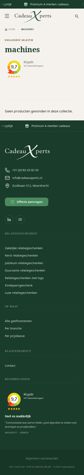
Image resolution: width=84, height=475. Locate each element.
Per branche (13, 328)
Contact (10, 366)
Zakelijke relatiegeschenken (24, 248)
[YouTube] (20, 219)
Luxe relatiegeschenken (21, 293)
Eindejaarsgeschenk (18, 285)
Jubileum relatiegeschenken (24, 263)
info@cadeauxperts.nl (27, 178)
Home (12, 29)
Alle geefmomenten (18, 321)
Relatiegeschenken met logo (24, 278)
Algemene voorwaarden (42, 458)
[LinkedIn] (9, 219)
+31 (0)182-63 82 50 (25, 170)
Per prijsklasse (15, 336)
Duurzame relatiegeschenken (25, 270)
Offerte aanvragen (27, 202)
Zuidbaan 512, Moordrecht (30, 186)
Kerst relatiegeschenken (21, 255)
